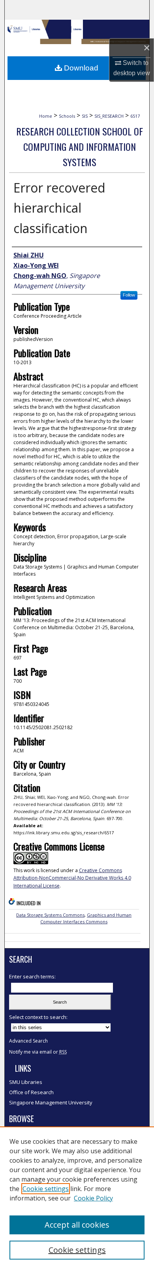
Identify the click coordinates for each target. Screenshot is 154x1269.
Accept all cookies (77, 1224)
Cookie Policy (93, 1198)
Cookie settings (46, 1188)
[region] (77, 1197)
